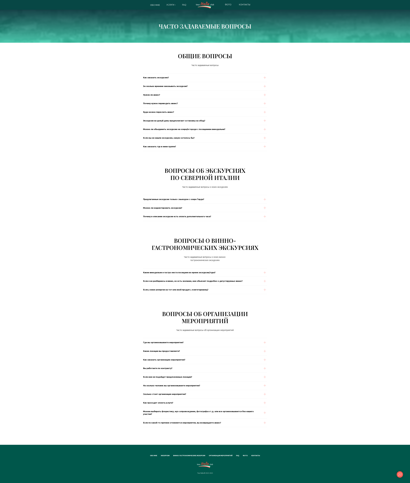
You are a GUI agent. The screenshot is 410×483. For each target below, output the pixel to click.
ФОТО (228, 4)
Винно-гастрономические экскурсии (189, 455)
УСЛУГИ (170, 5)
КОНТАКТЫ (244, 4)
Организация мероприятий (220, 455)
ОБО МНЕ (155, 5)
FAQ (184, 5)
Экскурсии (165, 455)
